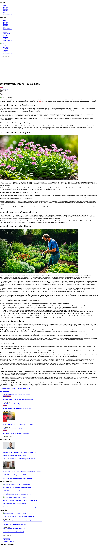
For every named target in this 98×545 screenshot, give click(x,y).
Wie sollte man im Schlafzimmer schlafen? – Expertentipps (20, 507)
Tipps (40, 101)
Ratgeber (5, 9)
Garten (1, 87)
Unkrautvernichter (25, 388)
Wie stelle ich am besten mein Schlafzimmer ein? (17, 494)
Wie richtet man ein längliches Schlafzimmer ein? (17, 487)
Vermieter (5, 396)
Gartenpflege (5, 388)
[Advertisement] (49, 69)
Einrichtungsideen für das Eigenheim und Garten (17, 408)
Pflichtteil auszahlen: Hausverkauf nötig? (15, 524)
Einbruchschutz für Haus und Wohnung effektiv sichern (19, 459)
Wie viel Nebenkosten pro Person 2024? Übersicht (17, 478)
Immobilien (6, 7)
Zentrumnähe (5, 89)
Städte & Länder (7, 14)
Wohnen (5, 10)
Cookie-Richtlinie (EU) (9, 541)
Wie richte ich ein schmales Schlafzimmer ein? (16, 433)
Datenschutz (6, 539)
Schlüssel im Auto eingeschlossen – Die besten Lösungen (19, 452)
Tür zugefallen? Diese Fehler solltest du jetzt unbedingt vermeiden (22, 472)
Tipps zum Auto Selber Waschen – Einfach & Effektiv (18, 424)
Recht (4, 12)
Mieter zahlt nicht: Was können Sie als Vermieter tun (18, 399)
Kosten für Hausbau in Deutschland (13, 532)
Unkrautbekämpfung (14, 388)
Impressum (6, 538)
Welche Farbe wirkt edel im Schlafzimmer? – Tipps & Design (20, 500)
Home (4, 5)
